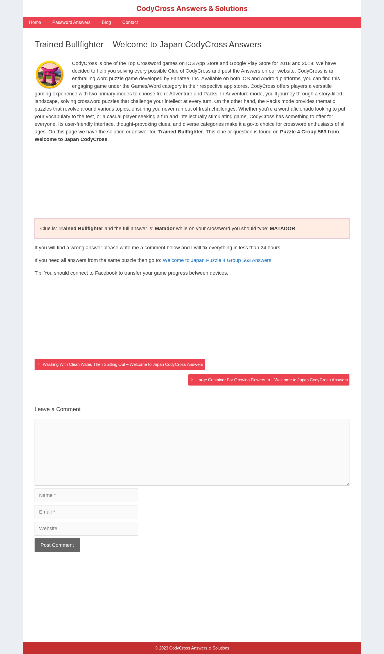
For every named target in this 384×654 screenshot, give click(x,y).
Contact (130, 22)
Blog (106, 22)
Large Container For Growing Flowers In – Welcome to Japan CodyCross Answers (272, 379)
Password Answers (71, 22)
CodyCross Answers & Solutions (192, 8)
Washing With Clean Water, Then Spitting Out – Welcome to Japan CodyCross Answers (123, 364)
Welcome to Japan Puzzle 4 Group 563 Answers (217, 260)
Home (35, 22)
